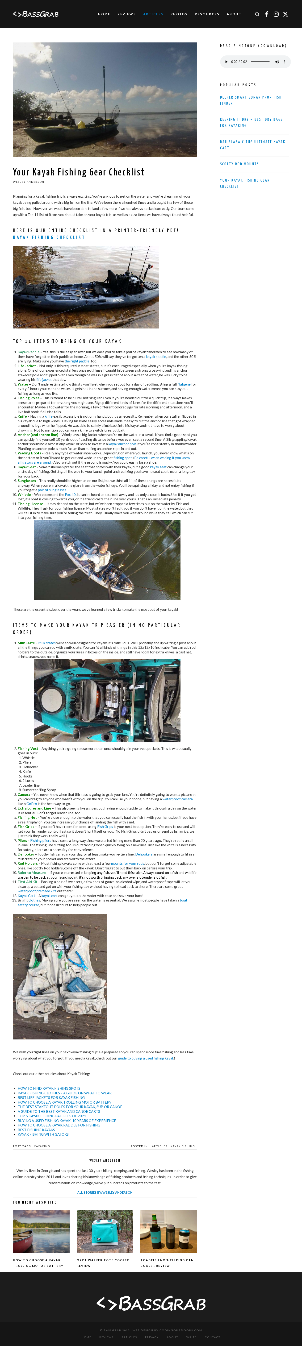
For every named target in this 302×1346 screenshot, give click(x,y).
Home (86, 1337)
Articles (160, 1146)
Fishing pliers (40, 840)
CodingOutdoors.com (180, 1330)
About (172, 1337)
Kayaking (42, 1146)
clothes (34, 900)
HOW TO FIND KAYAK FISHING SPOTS (49, 1088)
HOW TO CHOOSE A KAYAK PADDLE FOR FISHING (59, 1125)
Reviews (106, 1337)
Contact (213, 1337)
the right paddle (77, 361)
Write (191, 1337)
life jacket (44, 379)
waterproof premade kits (37, 891)
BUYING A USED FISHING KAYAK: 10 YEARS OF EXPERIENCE (67, 1120)
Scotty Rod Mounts (239, 164)
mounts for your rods (127, 863)
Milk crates (47, 643)
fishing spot (122, 458)
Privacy (152, 1337)
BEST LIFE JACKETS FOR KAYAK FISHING (51, 1097)
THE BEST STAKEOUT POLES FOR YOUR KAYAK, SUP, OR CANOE (70, 1107)
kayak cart (50, 895)
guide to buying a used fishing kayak (146, 1058)
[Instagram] (276, 14)
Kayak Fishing (183, 1146)
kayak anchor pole (123, 444)
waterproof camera (178, 799)
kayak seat (158, 467)
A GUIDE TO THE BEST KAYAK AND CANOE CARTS (59, 1111)
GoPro (31, 804)
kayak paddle (156, 356)
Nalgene (184, 384)
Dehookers (144, 854)
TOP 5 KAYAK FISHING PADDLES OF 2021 (52, 1116)
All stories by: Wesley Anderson (105, 1192)
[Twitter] (285, 14)
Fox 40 (70, 494)
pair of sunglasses (52, 490)
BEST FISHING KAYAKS (36, 1130)
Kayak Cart (26, 895)
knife (49, 416)
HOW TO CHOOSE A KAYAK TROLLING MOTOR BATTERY (64, 1102)
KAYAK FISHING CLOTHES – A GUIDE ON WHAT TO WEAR (65, 1093)
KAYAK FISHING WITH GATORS (43, 1134)
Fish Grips (105, 826)
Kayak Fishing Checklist (49, 237)
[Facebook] (266, 14)
